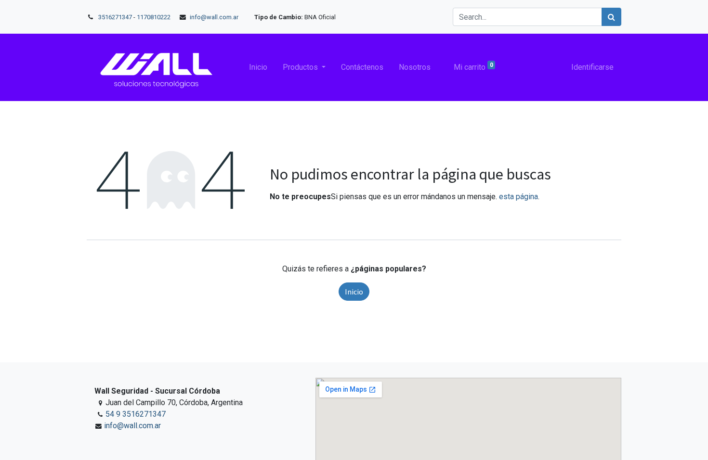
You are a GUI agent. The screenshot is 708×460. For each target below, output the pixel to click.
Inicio (354, 291)
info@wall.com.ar (214, 17)
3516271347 (115, 17)
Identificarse (592, 67)
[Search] (611, 17)
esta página (518, 196)
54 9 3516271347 (135, 414)
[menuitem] (258, 67)
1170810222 (154, 17)
